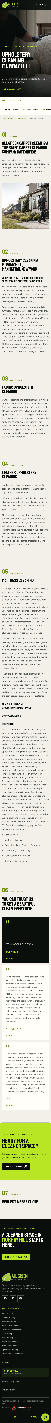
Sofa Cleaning (7, 1338)
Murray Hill (22, 118)
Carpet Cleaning (30, 109)
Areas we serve (8, 118)
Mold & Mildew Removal (11, 1326)
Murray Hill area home (10, 1382)
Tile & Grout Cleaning (10, 1345)
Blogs (4, 1386)
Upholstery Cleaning (10, 1349)
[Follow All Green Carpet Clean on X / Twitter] (13, 1298)
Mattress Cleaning (9, 1322)
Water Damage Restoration (12, 1353)
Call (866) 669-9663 (11, 89)
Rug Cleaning (7, 1334)
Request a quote (8, 1390)
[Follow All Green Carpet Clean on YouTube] (20, 1298)
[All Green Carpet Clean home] (11, 5)
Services (41, 5)
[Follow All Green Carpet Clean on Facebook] (5, 1298)
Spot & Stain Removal (10, 1341)
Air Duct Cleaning (10, 109)
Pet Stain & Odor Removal (12, 1330)
